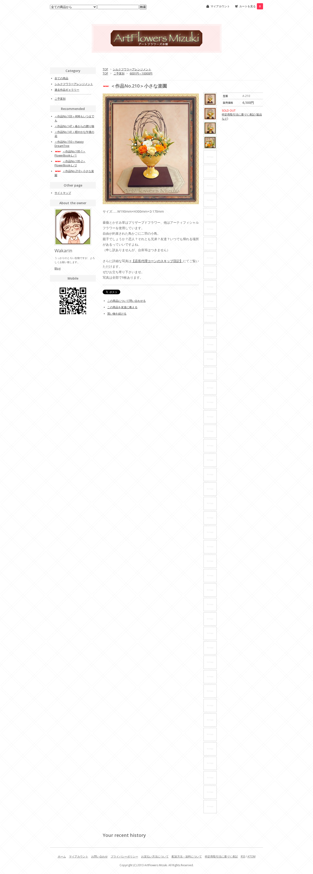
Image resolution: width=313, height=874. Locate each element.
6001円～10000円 (141, 73)
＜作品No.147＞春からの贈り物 (74, 126)
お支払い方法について (155, 856)
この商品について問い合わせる (126, 301)
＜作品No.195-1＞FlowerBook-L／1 (70, 153)
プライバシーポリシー (124, 856)
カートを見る (250, 6)
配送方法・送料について (187, 856)
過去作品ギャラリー (67, 90)
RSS (243, 856)
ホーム (62, 856)
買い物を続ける (116, 314)
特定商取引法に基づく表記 (221, 856)
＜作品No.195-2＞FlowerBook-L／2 (70, 163)
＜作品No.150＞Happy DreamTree (69, 144)
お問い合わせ (99, 856)
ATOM (251, 856)
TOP (105, 69)
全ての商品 (61, 78)
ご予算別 (118, 73)
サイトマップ (63, 193)
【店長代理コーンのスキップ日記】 (157, 261)
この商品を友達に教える (122, 307)
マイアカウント (220, 6)
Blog (57, 268)
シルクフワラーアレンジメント (132, 69)
